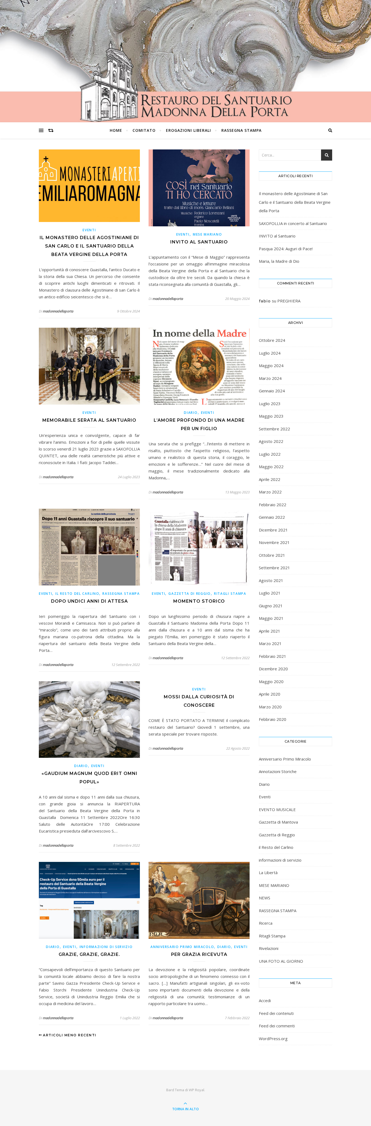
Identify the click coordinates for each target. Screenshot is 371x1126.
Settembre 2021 (274, 567)
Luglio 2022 (270, 454)
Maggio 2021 (271, 618)
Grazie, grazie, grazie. (89, 954)
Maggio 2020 (271, 681)
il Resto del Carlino (77, 593)
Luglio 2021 (270, 593)
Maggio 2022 (271, 466)
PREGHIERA (288, 301)
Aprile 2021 (269, 631)
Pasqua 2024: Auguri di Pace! (286, 248)
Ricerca (265, 923)
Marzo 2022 (270, 492)
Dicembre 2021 (273, 530)
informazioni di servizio (106, 946)
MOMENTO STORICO (199, 601)
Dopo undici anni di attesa (89, 601)
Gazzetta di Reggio (189, 593)
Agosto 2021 (271, 580)
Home (116, 130)
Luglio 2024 (270, 353)
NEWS (264, 897)
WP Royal (196, 1089)
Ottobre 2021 (272, 555)
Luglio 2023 (270, 403)
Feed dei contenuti (276, 1013)
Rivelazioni (268, 948)
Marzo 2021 (270, 643)
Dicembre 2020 (273, 668)
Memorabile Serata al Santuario (89, 420)
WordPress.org (273, 1038)
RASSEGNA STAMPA (241, 130)
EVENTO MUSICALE (277, 809)
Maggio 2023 (271, 416)
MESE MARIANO (207, 234)
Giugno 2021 (271, 605)
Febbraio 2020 (272, 719)
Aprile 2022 (269, 479)
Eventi (89, 230)
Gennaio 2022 (272, 517)
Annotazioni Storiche (278, 771)
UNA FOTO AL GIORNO (281, 961)
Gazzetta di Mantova (278, 822)
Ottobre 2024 (272, 340)
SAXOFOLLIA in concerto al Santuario (293, 223)
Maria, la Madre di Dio (279, 261)
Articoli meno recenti (69, 1035)
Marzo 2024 (270, 378)
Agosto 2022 (271, 441)
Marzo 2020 (270, 706)
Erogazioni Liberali (188, 130)
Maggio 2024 (271, 365)
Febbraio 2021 (272, 656)
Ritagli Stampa (230, 593)
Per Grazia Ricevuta (199, 954)
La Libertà (268, 872)
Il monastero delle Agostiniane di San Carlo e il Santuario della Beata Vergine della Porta (89, 246)
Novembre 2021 (274, 542)
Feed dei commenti (277, 1025)
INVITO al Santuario (199, 242)
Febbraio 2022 (272, 504)
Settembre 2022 (274, 428)
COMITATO (144, 130)
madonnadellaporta (58, 311)
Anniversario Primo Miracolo (182, 946)
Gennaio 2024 (272, 390)
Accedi (265, 1000)
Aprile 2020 (269, 694)
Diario (190, 412)
